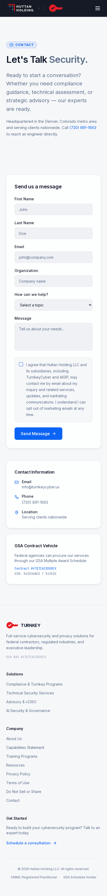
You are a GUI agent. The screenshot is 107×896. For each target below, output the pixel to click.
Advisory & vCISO (21, 702)
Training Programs (21, 756)
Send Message (35, 433)
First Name (24, 199)
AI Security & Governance (28, 710)
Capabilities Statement (25, 747)
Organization (26, 270)
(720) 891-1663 (82, 127)
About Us (14, 738)
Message (23, 318)
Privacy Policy (18, 774)
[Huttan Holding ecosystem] (23, 8)
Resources (15, 765)
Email (19, 246)
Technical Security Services (30, 693)
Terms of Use (17, 783)
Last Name (24, 223)
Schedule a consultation (28, 843)
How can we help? (31, 294)
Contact (12, 800)
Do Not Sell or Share (23, 791)
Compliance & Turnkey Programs (34, 684)
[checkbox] (21, 364)
